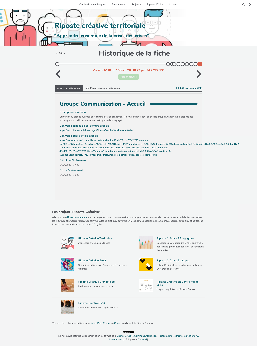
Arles (93, 323)
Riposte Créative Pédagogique (175, 238)
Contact (173, 4)
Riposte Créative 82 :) (91, 303)
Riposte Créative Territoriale (95, 238)
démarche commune (76, 217)
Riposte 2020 (154, 4)
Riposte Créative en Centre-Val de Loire (178, 283)
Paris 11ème (103, 323)
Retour (62, 53)
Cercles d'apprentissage (91, 4)
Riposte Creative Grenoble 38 (96, 282)
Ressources (118, 4)
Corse (117, 323)
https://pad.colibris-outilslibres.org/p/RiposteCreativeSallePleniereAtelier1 (97, 130)
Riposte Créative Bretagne (173, 260)
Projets (135, 4)
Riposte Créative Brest (92, 260)
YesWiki (142, 339)
